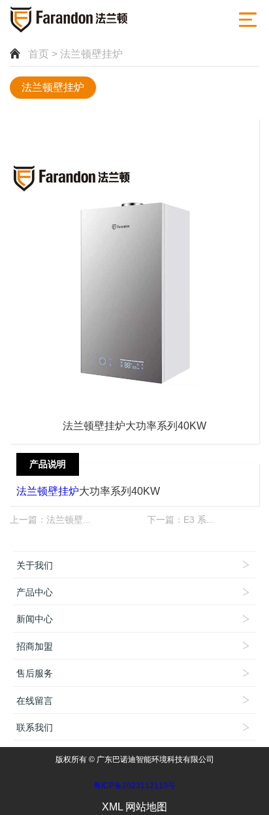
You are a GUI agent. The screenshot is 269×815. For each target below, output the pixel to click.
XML (112, 806)
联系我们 (34, 727)
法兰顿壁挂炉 (53, 87)
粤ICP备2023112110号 (134, 785)
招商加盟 (34, 646)
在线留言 (34, 700)
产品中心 (34, 592)
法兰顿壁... (68, 519)
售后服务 (34, 673)
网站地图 (146, 806)
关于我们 (34, 565)
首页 (38, 53)
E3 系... (198, 519)
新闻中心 (34, 619)
